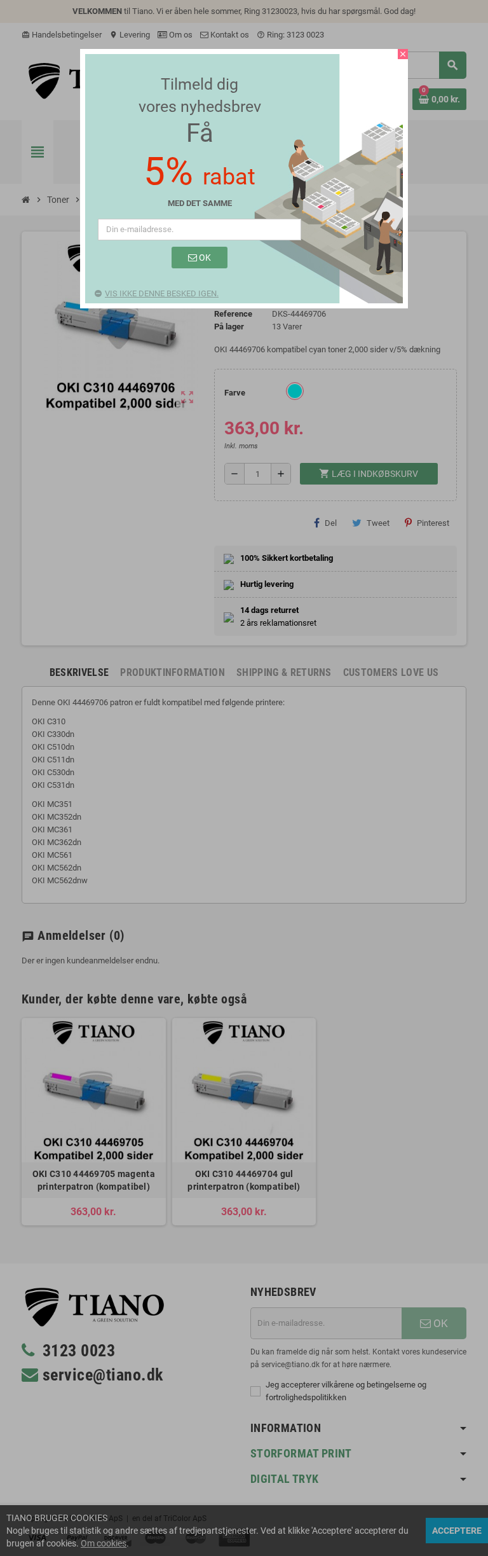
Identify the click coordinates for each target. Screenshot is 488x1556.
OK (204, 257)
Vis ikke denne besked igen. (162, 293)
